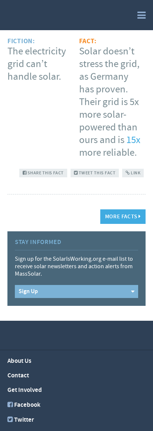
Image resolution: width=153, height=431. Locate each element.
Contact (18, 375)
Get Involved (24, 390)
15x (133, 139)
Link (135, 173)
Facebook (27, 405)
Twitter (24, 420)
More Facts (122, 217)
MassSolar (39, 14)
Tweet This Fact (96, 173)
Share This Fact (45, 173)
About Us (19, 361)
